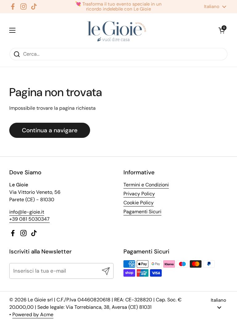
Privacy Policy (139, 193)
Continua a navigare (49, 130)
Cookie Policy (138, 202)
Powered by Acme (32, 314)
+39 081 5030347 (29, 219)
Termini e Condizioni (146, 184)
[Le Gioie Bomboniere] (117, 30)
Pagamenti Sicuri (142, 211)
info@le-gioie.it (26, 212)
